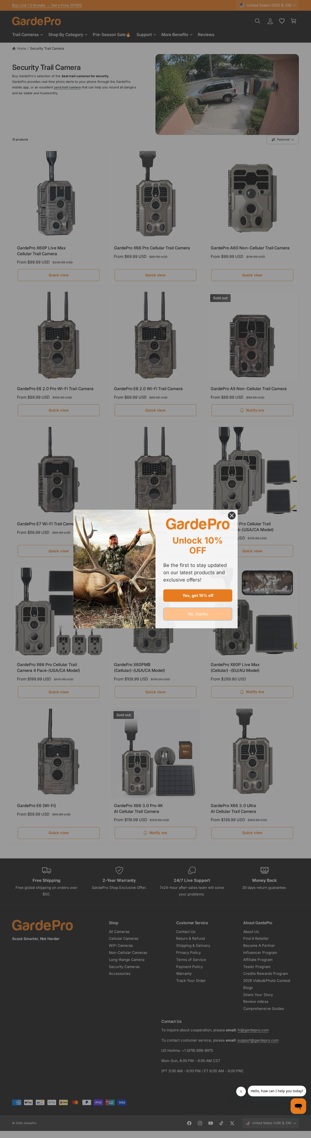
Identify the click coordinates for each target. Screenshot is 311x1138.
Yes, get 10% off (197, 595)
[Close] (232, 515)
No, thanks (198, 613)
